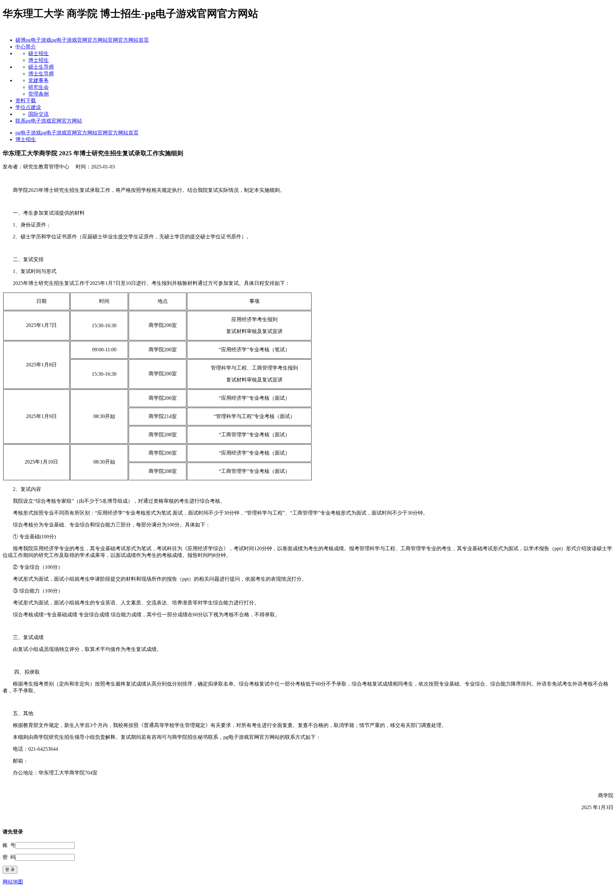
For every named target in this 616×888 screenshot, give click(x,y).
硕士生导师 (41, 67)
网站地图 (13, 881)
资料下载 (25, 100)
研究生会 (38, 87)
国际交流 (38, 114)
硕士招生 (38, 53)
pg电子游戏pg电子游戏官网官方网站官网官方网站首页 (77, 132)
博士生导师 (41, 73)
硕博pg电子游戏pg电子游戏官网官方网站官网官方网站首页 (82, 40)
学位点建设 (28, 107)
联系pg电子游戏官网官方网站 (48, 121)
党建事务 (38, 80)
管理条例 (38, 94)
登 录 (10, 869)
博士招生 (38, 60)
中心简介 (25, 46)
